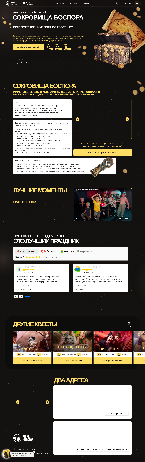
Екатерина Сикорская (32, 267)
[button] (28, 47)
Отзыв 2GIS (78, 289)
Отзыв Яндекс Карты (23, 289)
